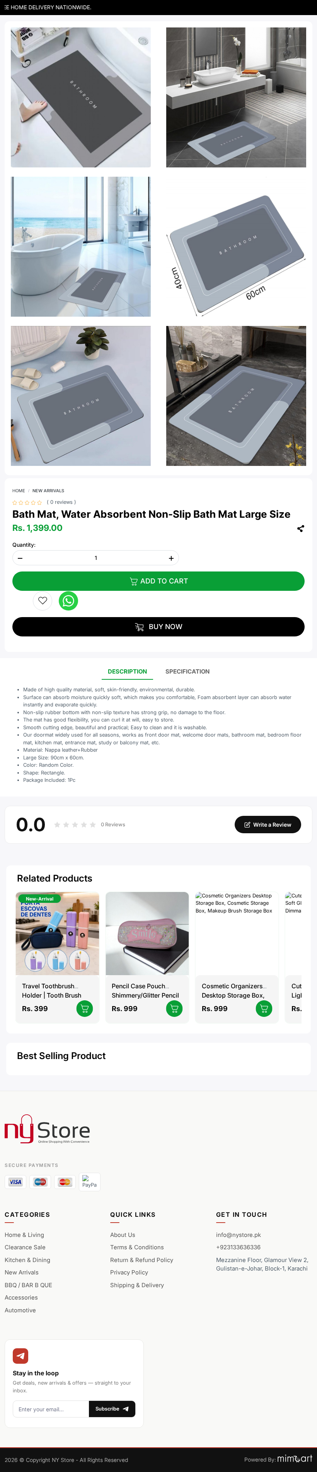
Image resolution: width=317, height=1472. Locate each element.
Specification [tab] (187, 671)
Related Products (54, 878)
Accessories (21, 1297)
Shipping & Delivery (137, 1285)
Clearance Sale (25, 1247)
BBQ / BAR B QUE (28, 1285)
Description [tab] (127, 671)
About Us (122, 1234)
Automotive (20, 1310)
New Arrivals (48, 490)
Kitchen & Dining (27, 1260)
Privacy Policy (129, 1272)
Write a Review (272, 824)
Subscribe (107, 1408)
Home (18, 490)
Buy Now (164, 627)
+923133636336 (238, 1247)
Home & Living (24, 1234)
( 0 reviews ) (61, 502)
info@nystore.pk (238, 1234)
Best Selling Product (61, 1055)
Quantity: (24, 544)
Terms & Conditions (137, 1247)
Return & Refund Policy (141, 1260)
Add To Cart (163, 581)
